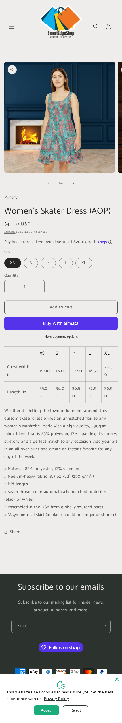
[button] (11, 26)
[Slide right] (73, 183)
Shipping (10, 231)
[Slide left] (48, 183)
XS (12, 263)
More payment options (61, 336)
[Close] (117, 679)
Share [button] (15, 532)
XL (83, 263)
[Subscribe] (104, 626)
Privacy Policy (56, 698)
